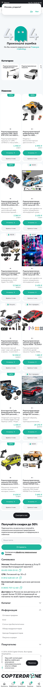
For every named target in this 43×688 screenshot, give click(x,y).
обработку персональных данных (21, 553)
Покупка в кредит (9, 637)
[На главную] (21, 676)
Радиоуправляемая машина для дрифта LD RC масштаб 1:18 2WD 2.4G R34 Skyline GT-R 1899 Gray (31, 203)
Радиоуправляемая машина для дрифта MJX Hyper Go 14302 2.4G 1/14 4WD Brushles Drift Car (10, 342)
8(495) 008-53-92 (9, 570)
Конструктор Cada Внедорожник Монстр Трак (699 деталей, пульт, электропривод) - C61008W (10, 412)
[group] (10, 72)
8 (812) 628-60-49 (9, 578)
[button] (10, 198)
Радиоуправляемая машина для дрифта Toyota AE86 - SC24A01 (32, 342)
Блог (4, 620)
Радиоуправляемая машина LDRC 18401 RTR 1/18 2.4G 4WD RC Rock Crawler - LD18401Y (10, 133)
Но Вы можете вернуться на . (21, 48)
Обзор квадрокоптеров (12, 629)
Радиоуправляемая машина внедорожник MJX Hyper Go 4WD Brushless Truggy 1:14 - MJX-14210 (10, 273)
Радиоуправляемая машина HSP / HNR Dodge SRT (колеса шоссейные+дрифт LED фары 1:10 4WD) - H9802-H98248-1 (31, 412)
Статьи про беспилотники (13, 624)
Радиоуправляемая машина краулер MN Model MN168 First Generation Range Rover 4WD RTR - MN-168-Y (31, 482)
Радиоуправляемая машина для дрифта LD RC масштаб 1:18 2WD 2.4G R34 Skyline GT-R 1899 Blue (31, 273)
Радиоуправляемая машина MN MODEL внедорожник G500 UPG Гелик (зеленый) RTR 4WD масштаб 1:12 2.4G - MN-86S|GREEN (10, 482)
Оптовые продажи (10, 615)
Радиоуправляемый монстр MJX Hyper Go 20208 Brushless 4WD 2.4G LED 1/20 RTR (10, 203)
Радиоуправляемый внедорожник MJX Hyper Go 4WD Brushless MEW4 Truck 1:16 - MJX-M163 (32, 133)
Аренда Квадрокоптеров (12, 633)
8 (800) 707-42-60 (10, 588)
